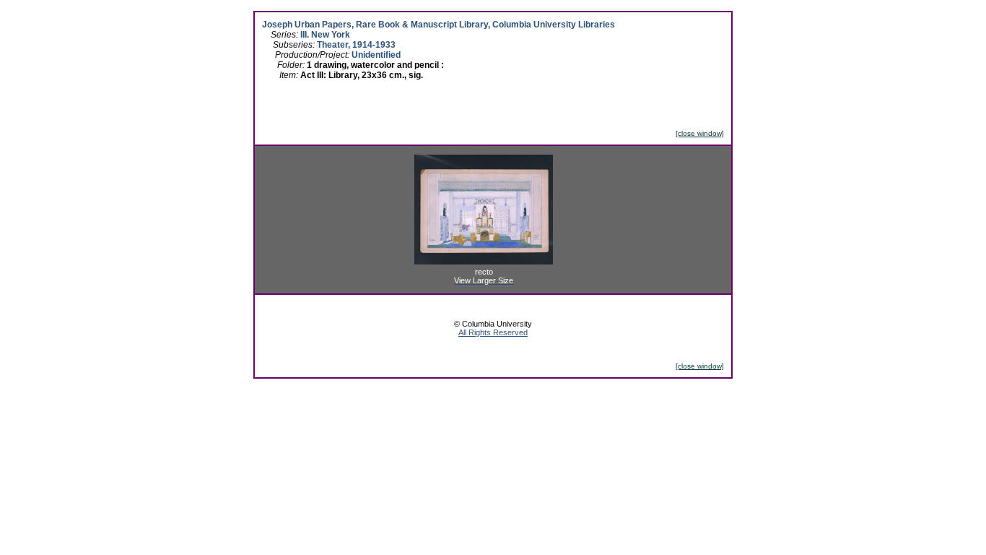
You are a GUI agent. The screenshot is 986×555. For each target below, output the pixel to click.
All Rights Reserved (493, 332)
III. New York (325, 35)
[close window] (700, 133)
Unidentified (376, 55)
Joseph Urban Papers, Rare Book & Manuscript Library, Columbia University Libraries (438, 25)
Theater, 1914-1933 (356, 45)
